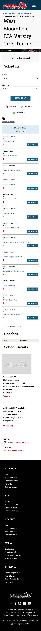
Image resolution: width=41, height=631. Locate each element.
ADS (7, 495)
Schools (12, 13)
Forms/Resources (12, 511)
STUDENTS (10, 468)
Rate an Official (11, 535)
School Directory (11, 504)
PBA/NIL (8, 484)
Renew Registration (12, 573)
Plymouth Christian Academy (12, 170)
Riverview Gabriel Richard (11, 228)
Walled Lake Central (9, 141)
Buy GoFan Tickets (16, 450)
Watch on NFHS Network (18, 442)
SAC (6, 474)
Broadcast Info (11, 552)
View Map (9, 426)
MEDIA (8, 543)
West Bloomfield (8, 213)
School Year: (6, 85)
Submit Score (32, 145)
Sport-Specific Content (14, 579)
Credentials (9, 549)
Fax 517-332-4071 (21, 615)
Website (6, 396)
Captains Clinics (11, 481)
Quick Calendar (11, 508)
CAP (6, 525)
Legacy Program (11, 582)
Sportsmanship (11, 487)
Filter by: (4, 74)
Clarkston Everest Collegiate (12, 199)
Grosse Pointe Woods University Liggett (16, 242)
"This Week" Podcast (13, 555)
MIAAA (8, 501)
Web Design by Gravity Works (22, 624)
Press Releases (11, 558)
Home (5, 13)
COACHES (10, 519)
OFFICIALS (10, 567)
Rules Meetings (11, 528)
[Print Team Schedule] (3, 119)
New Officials (10, 576)
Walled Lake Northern (10, 285)
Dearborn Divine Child (10, 300)
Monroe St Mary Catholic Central (13, 271)
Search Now (20, 98)
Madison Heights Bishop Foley (12, 256)
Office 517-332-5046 (9, 615)
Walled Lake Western (10, 156)
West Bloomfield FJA (24, 13)
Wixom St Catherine (9, 184)
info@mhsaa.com (32, 615)
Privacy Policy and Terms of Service (27, 620)
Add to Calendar (8, 122)
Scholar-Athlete (11, 477)
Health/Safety (10, 531)
